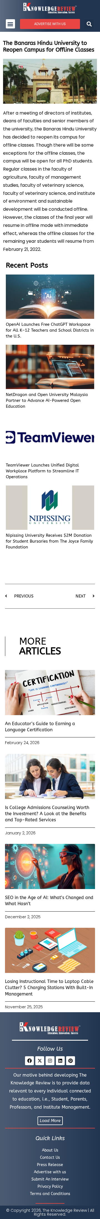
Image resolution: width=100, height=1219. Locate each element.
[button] (10, 23)
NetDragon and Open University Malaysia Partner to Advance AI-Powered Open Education (47, 400)
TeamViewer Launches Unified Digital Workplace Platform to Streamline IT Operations (42, 471)
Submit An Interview (50, 1179)
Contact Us (50, 1157)
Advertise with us (50, 1172)
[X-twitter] (39, 1060)
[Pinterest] (70, 1060)
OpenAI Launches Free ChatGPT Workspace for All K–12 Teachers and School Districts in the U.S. (50, 330)
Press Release (50, 1164)
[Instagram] (50, 1060)
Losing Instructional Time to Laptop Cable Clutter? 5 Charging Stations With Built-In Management (49, 988)
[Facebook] (29, 1060)
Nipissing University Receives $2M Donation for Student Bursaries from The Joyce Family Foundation (49, 541)
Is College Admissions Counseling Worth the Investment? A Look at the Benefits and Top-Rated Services (47, 814)
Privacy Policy (50, 1186)
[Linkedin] (60, 1060)
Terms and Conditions (50, 1193)
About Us (50, 1150)
